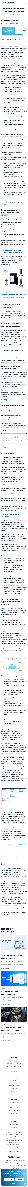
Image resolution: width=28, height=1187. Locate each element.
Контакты (14, 1130)
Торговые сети (14, 1088)
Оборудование (14, 1071)
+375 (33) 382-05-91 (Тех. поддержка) (14, 1165)
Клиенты (14, 1127)
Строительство (14, 1085)
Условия (14, 1183)
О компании (14, 1124)
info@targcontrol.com (14, 1168)
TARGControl (5, 608)
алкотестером (18, 747)
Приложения (14, 1102)
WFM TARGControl (14, 1110)
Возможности (14, 1069)
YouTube (14, 1116)
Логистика (14, 1091)
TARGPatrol (14, 1113)
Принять (19, 1179)
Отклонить (9, 1179)
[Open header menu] (25, 3)
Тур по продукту (14, 1061)
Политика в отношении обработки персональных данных (14, 1134)
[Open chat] (25, 1184)
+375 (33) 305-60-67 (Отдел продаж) (14, 1160)
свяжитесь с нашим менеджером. (12, 908)
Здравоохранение (14, 1094)
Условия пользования (14, 1151)
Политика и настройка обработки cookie (14, 1148)
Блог (14, 1105)
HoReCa (14, 1080)
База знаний (14, 1107)
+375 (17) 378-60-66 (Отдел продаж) (14, 1163)
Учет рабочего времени (14, 1063)
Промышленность (14, 1083)
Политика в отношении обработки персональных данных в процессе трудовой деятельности (14, 1141)
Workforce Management (14, 1066)
